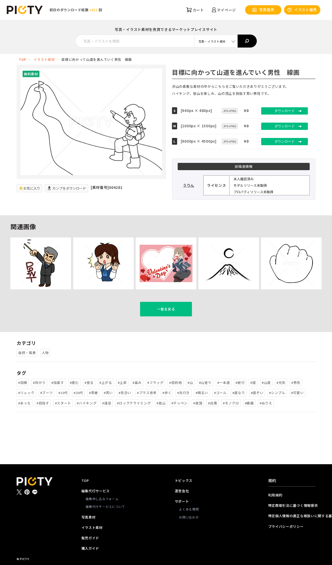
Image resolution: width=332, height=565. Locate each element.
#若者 (93, 392)
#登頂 (197, 403)
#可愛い (297, 392)
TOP (22, 59)
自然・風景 (27, 352)
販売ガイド (90, 537)
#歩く (166, 392)
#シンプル (277, 392)
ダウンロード (284, 111)
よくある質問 (189, 509)
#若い (108, 392)
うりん (188, 185)
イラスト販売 (305, 9)
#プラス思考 (147, 392)
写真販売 (266, 9)
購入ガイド (90, 548)
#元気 (281, 382)
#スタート (63, 403)
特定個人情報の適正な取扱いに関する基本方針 (291, 515)
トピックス (184, 480)
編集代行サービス (95, 490)
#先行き (183, 392)
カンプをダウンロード (69, 188)
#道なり (238, 392)
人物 (45, 352)
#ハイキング (86, 403)
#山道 (266, 382)
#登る (89, 382)
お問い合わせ (189, 517)
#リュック (26, 392)
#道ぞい (257, 392)
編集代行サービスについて (105, 506)
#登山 (160, 403)
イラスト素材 (44, 59)
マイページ (226, 9)
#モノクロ (231, 403)
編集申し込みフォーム (102, 498)
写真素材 (88, 517)
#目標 (22, 382)
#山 (190, 382)
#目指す (43, 403)
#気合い (125, 392)
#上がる (105, 382)
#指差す (57, 382)
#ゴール (220, 392)
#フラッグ (155, 382)
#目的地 (175, 382)
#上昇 (122, 382)
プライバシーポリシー (286, 526)
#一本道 (223, 382)
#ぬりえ (266, 403)
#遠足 (106, 403)
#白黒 (212, 403)
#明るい (202, 392)
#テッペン (179, 403)
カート (198, 9)
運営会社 (182, 490)
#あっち (24, 403)
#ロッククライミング (134, 403)
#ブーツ (46, 392)
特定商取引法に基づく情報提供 (291, 505)
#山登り (205, 382)
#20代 (78, 392)
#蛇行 (240, 382)
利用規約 (275, 495)
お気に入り (31, 188)
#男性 (295, 382)
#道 (253, 382)
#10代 (63, 392)
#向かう (39, 382)
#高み (137, 382)
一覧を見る (166, 309)
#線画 (249, 403)
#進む (74, 382)
